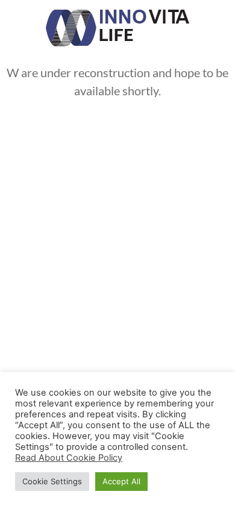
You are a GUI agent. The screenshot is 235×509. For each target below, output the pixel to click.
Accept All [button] (121, 481)
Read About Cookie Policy (68, 457)
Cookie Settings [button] (52, 481)
